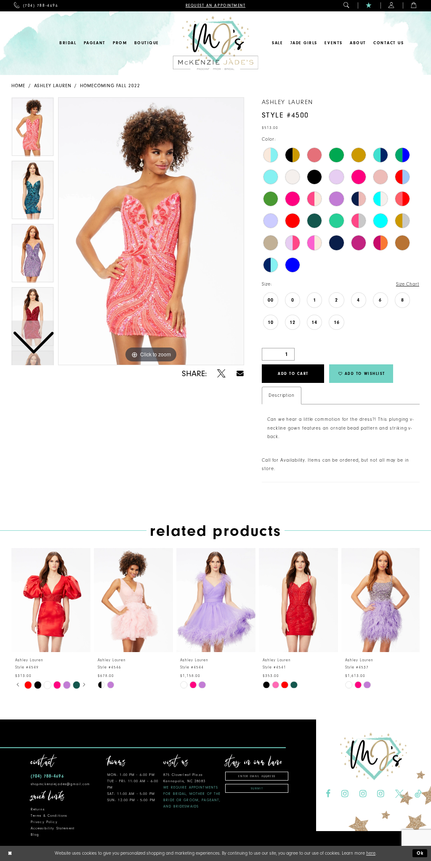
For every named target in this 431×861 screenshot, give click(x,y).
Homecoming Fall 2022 (110, 85)
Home (18, 85)
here (370, 853)
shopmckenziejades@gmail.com (60, 784)
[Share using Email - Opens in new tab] (240, 373)
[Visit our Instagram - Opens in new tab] (345, 793)
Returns (38, 809)
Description (282, 395)
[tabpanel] (151, 231)
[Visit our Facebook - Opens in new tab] (328, 793)
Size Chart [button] (407, 284)
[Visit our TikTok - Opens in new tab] (418, 793)
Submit (257, 788)
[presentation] (50, 600)
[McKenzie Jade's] (215, 43)
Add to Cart (293, 374)
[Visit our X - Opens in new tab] (399, 793)
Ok (420, 853)
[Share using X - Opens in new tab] (221, 373)
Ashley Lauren (53, 85)
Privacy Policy (44, 822)
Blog (35, 835)
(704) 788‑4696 (47, 776)
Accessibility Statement (52, 828)
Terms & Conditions (49, 816)
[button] (346, 5)
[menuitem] (36, 5)
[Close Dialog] (10, 853)
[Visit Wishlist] (369, 5)
